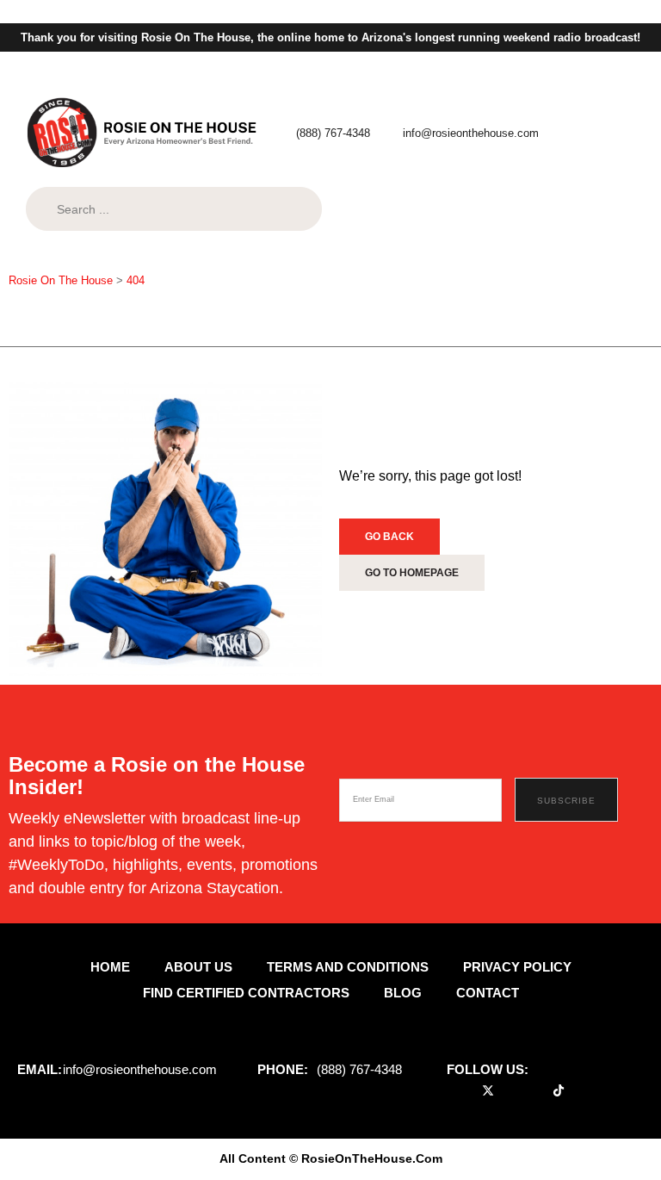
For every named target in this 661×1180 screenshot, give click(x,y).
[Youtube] (511, 1090)
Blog (403, 992)
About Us (198, 967)
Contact (487, 992)
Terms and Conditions (348, 967)
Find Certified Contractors (246, 992)
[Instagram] (535, 1090)
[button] (376, 323)
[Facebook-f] (464, 1090)
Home (110, 967)
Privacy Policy (517, 967)
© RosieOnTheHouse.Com (365, 1158)
